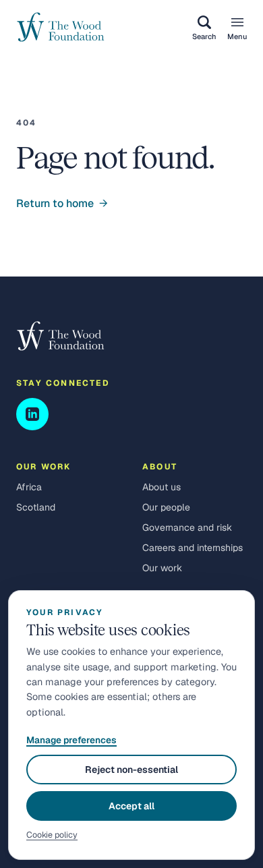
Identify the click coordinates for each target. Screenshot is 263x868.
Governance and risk (187, 527)
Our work (162, 568)
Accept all (131, 806)
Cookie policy (52, 834)
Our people (166, 507)
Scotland (35, 507)
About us (161, 487)
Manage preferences (71, 740)
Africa (29, 487)
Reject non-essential (131, 769)
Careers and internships (192, 548)
